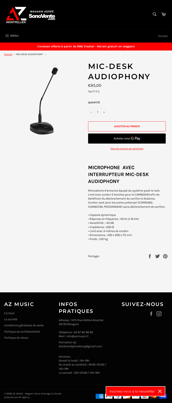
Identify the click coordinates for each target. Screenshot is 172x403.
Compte (163, 36)
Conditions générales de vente (24, 325)
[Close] (160, 391)
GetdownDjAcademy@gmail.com (80, 346)
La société (10, 319)
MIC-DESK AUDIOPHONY (29, 54)
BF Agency (24, 397)
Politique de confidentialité (22, 331)
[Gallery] (44, 101)
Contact (9, 313)
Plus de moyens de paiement (127, 148)
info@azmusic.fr (77, 336)
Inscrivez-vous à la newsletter (132, 391)
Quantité (94, 102)
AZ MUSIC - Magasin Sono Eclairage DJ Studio (37, 393)
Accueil (8, 54)
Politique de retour (16, 338)
